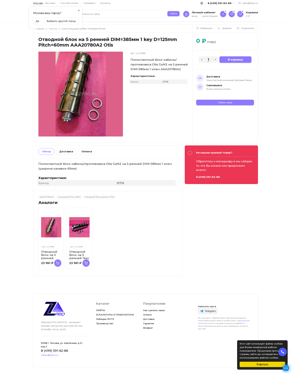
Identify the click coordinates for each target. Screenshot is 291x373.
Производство (104, 323)
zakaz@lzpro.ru (250, 3)
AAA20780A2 (47, 197)
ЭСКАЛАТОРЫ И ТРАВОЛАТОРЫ (115, 314)
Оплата (87, 151)
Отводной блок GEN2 (69, 197)
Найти (173, 13)
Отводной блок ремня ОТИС (99, 197)
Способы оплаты (69, 3)
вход (195, 16)
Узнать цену (225, 102)
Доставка (50, 3)
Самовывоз (89, 3)
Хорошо (262, 364)
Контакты (105, 3)
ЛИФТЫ (53, 28)
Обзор (46, 151)
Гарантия (148, 323)
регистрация (210, 16)
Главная (40, 28)
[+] (57, 263)
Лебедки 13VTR (105, 319)
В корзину (235, 59)
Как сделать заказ (154, 310)
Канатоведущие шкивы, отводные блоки (83, 28)
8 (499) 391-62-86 (220, 3)
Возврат (148, 327)
